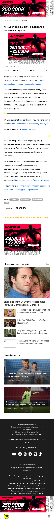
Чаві (6, 202)
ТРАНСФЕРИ (25, 21)
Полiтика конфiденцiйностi (27, 464)
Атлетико (14, 199)
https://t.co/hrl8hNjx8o (18, 124)
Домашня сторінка (11, 21)
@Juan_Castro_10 (40, 124)
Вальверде (37, 199)
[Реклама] (27, 8)
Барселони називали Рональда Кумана (31, 180)
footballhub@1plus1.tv (35, 434)
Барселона (25, 199)
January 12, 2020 (29, 129)
